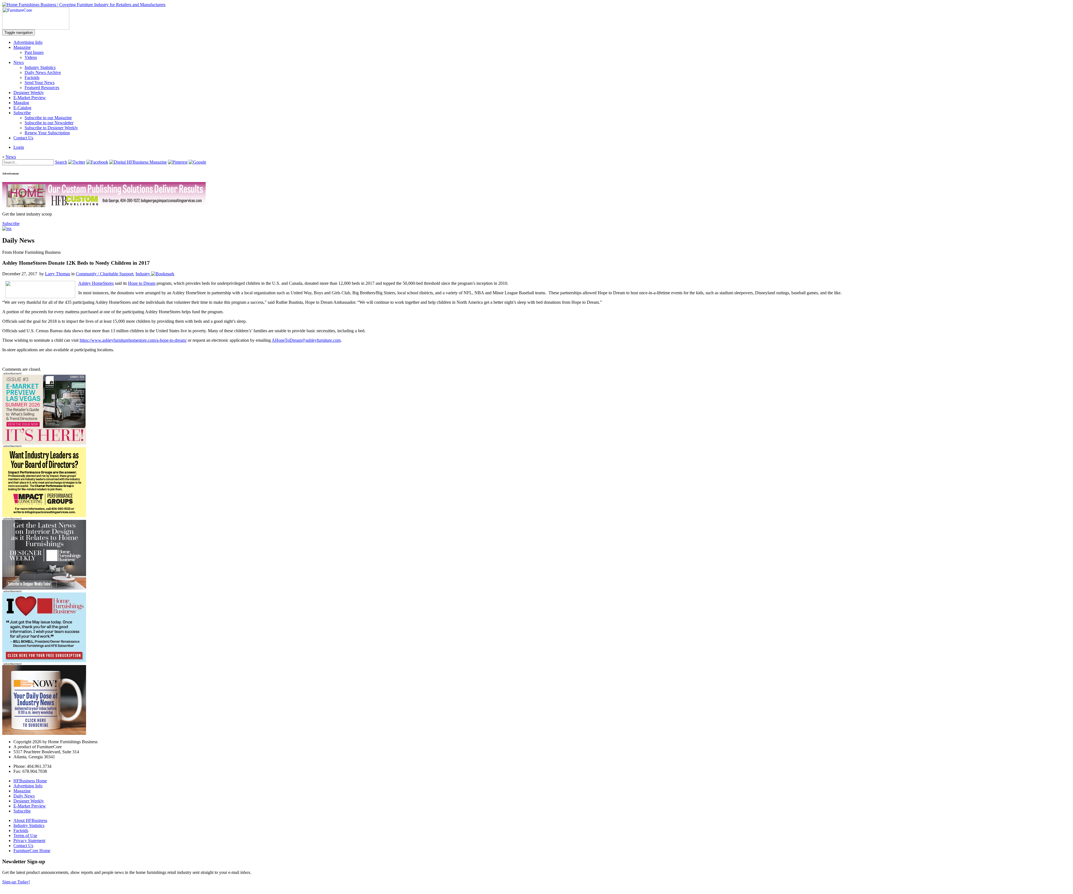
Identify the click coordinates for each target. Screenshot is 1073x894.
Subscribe (22, 112)
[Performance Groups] (44, 515)
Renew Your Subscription (47, 132)
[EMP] (44, 443)
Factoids (32, 77)
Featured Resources (42, 87)
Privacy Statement (29, 840)
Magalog (21, 102)
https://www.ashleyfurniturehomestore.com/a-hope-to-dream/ (133, 340)
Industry (143, 273)
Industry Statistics (40, 67)
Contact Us (23, 137)
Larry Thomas (57, 273)
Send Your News (39, 82)
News (18, 62)
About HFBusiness (30, 820)
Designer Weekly (28, 92)
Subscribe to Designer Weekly (51, 127)
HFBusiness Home (30, 780)
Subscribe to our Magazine (48, 117)
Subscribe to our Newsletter (49, 122)
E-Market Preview (29, 97)
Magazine (22, 47)
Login (18, 147)
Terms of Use (25, 835)
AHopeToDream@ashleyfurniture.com (306, 340)
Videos (31, 57)
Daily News (24, 795)
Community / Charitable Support (104, 273)
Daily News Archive (43, 72)
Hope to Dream (141, 283)
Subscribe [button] (11, 223)
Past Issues (34, 52)
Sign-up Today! (16, 881)
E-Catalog (22, 107)
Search (61, 162)
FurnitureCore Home (31, 850)
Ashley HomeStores (96, 283)
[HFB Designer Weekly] (44, 588)
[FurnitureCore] (35, 28)
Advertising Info (27, 42)
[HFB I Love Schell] (44, 660)
